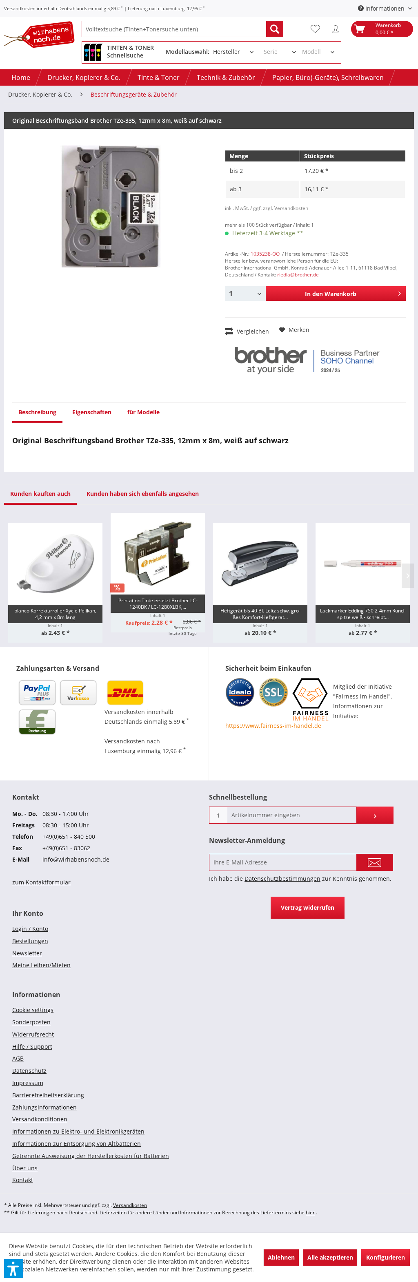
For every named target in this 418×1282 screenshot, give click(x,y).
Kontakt (22, 1180)
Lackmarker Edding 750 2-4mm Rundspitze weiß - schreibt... (362, 614)
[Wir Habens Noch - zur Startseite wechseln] (43, 36)
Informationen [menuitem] (385, 8)
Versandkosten (130, 1205)
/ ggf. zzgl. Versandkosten (279, 208)
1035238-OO (265, 253)
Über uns (25, 1168)
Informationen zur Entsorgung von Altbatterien (76, 1143)
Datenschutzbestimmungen (282, 878)
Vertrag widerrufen (307, 907)
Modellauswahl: (187, 51)
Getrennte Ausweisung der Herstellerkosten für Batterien (90, 1156)
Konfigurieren (385, 1257)
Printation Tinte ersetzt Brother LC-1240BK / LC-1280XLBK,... (158, 603)
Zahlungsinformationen (44, 1107)
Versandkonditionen (39, 1119)
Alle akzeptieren (330, 1257)
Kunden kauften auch (40, 493)
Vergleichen (252, 331)
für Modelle (143, 412)
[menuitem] (182, 29)
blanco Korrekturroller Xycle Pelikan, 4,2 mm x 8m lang (55, 614)
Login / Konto (30, 929)
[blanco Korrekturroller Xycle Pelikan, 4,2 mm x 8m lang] (55, 564)
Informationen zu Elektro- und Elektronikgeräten (78, 1131)
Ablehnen (281, 1257)
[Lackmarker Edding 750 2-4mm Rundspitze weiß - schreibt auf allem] (363, 564)
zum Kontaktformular (41, 882)
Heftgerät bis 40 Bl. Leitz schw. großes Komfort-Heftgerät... (260, 614)
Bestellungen (30, 941)
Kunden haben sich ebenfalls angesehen (143, 493)
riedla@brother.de (298, 274)
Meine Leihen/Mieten (41, 965)
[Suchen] (274, 29)
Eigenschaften (91, 412)
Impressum (27, 1083)
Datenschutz (29, 1070)
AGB (18, 1058)
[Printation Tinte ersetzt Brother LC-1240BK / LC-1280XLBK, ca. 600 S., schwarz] (158, 554)
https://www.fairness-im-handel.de (273, 725)
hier (310, 1212)
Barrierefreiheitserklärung (48, 1095)
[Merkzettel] (317, 29)
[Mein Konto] (337, 29)
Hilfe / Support (32, 1046)
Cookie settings (32, 1010)
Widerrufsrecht (33, 1034)
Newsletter (27, 953)
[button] (13, 1268)
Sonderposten (31, 1022)
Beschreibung (37, 412)
